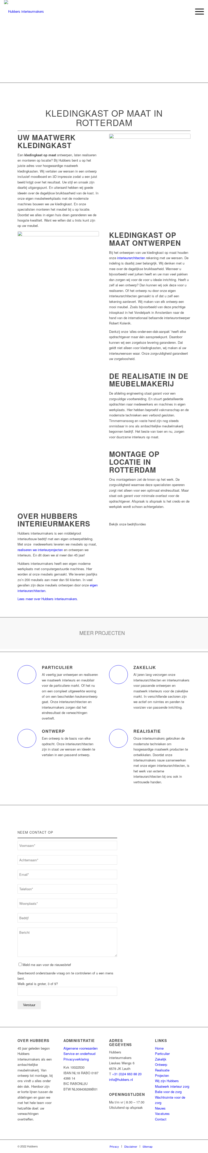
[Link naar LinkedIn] (171, 1146)
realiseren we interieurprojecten (40, 549)
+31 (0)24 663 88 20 (127, 1073)
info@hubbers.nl (121, 1079)
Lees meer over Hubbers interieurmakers (47, 598)
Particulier (57, 667)
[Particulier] (27, 674)
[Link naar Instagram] (186, 1146)
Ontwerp (53, 731)
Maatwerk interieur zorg (172, 1086)
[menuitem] (185, 11)
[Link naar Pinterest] (179, 1146)
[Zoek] (185, 11)
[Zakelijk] (118, 674)
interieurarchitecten (131, 257)
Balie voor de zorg (168, 1091)
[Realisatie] (118, 738)
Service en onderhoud (79, 1053)
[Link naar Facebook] (164, 1146)
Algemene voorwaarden (80, 1048)
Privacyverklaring (76, 1059)
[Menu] (197, 11)
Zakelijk (144, 667)
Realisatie (147, 731)
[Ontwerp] (27, 738)
